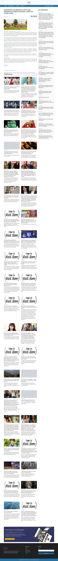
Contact (26, 553)
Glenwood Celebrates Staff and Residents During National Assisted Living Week (22, 72)
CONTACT (23, 5)
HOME (6, 5)
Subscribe (46, 553)
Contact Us (5, 66)
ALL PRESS (17, 5)
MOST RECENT (11, 5)
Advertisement (27, 551)
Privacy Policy (27, 550)
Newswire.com (19, 31)
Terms (26, 548)
